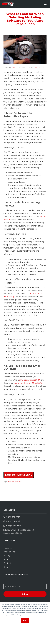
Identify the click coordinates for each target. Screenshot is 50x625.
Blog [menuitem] (5, 567)
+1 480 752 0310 (12, 517)
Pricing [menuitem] (6, 555)
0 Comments (39, 67)
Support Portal (12, 521)
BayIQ (14, 67)
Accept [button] (25, 620)
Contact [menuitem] (7, 563)
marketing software (15, 481)
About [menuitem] (6, 559)
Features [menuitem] (7, 548)
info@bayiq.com (13, 526)
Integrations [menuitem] (9, 552)
